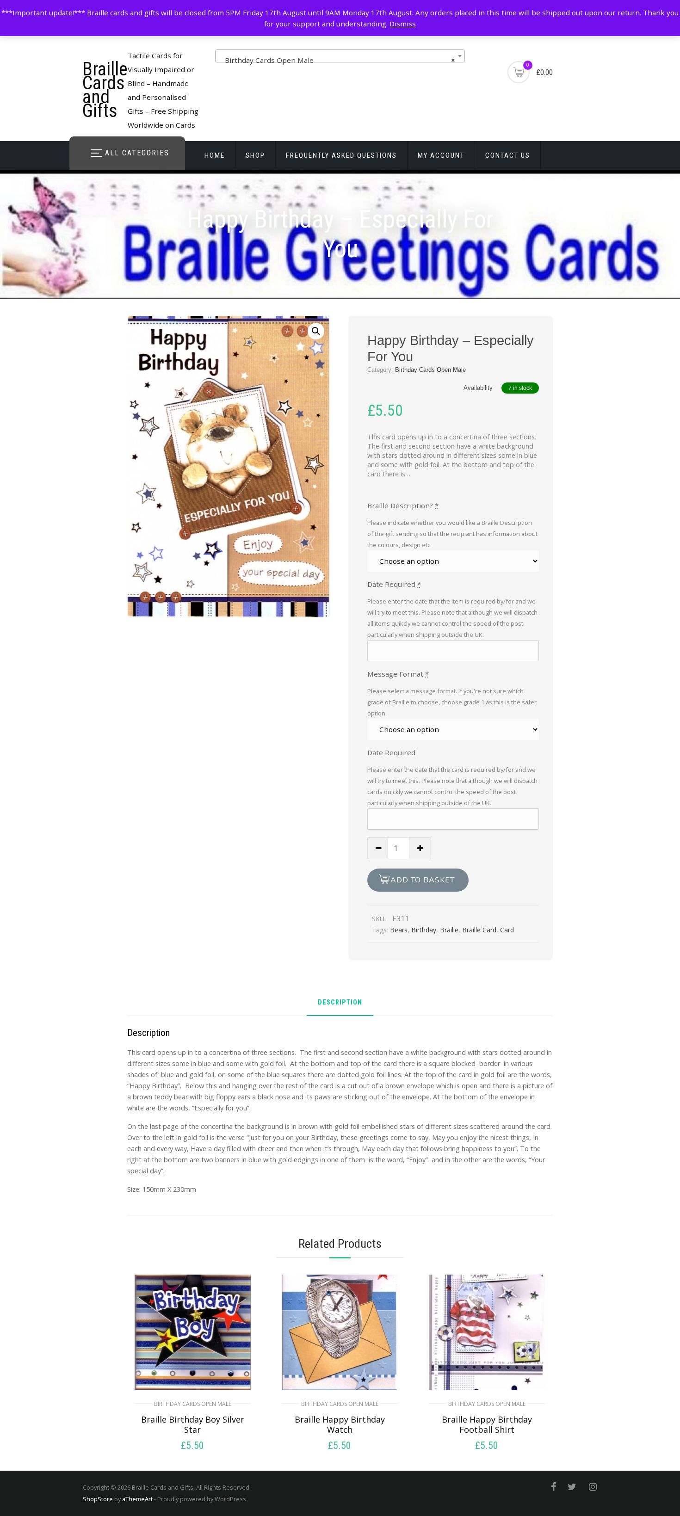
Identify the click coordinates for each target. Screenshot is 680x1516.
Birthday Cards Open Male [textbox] (337, 60)
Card (507, 929)
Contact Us (507, 155)
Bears (399, 929)
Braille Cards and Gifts (105, 90)
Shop (255, 155)
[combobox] (340, 55)
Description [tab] (340, 1002)
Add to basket (422, 880)
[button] (316, 331)
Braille (449, 929)
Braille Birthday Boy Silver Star (192, 1424)
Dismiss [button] (402, 23)
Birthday (423, 929)
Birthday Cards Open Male (430, 369)
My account (441, 155)
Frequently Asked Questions (341, 155)
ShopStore (98, 1499)
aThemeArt (137, 1499)
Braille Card (479, 929)
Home (214, 155)
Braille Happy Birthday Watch (340, 1424)
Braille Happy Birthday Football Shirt (487, 1424)
